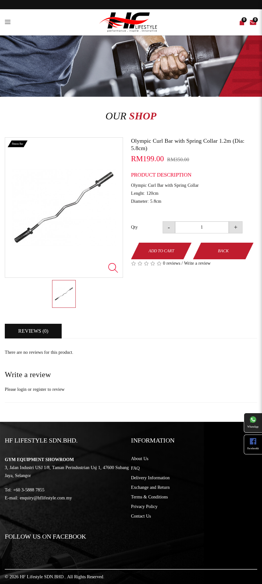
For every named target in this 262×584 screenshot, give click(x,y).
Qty (134, 227)
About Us (139, 458)
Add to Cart (161, 250)
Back (223, 250)
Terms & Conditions (149, 497)
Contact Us (141, 516)
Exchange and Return (150, 487)
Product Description (161, 175)
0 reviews (171, 263)
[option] (64, 207)
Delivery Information (150, 477)
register (39, 389)
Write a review (197, 263)
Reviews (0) (33, 331)
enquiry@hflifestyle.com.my (46, 498)
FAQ (135, 468)
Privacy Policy (144, 506)
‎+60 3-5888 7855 (28, 490)
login (22, 389)
